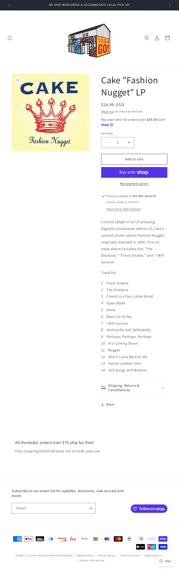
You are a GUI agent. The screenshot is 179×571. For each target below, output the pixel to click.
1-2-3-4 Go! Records (36, 555)
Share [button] (110, 404)
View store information (123, 209)
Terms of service (130, 555)
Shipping (107, 111)
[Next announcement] (170, 5)
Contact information (91, 560)
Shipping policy (154, 555)
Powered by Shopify (61, 555)
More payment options (134, 183)
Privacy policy (107, 555)
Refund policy (85, 555)
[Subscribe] (90, 508)
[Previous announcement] (9, 5)
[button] (10, 38)
